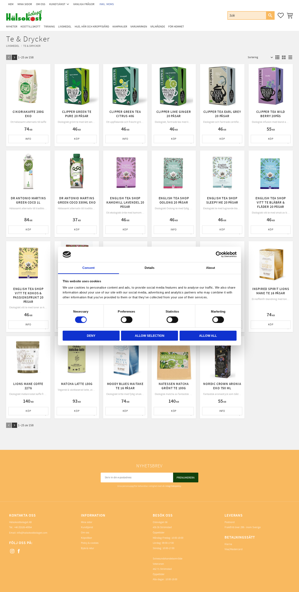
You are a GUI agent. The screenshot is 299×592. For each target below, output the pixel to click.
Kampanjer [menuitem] (119, 26)
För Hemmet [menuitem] (176, 26)
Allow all (208, 335)
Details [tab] (150, 267)
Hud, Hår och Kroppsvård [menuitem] (92, 26)
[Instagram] (12, 551)
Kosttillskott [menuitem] (30, 26)
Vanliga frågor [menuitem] (83, 4)
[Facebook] (19, 551)
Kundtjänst (87, 527)
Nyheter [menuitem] (11, 26)
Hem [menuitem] (10, 4)
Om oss (85, 532)
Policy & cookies (89, 543)
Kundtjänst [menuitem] (57, 4)
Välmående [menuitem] (157, 26)
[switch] (126, 319)
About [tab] (210, 267)
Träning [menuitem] (49, 26)
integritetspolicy (173, 486)
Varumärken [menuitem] (138, 26)
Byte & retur (87, 548)
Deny (91, 335)
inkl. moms (106, 4)
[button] (281, 15)
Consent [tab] (88, 267)
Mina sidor (86, 522)
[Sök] (270, 15)
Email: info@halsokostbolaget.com (28, 532)
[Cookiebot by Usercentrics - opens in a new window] (219, 254)
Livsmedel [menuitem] (64, 26)
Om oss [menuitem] (40, 4)
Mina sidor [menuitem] (24, 4)
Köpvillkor (86, 538)
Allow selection (149, 335)
